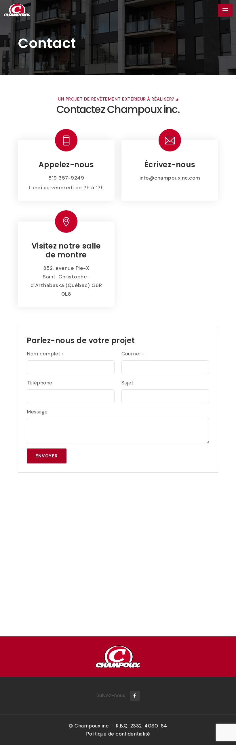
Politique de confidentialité (118, 734)
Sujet (127, 383)
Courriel (132, 354)
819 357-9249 (66, 178)
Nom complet (45, 354)
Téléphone (39, 383)
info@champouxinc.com (170, 178)
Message (37, 412)
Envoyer (46, 456)
